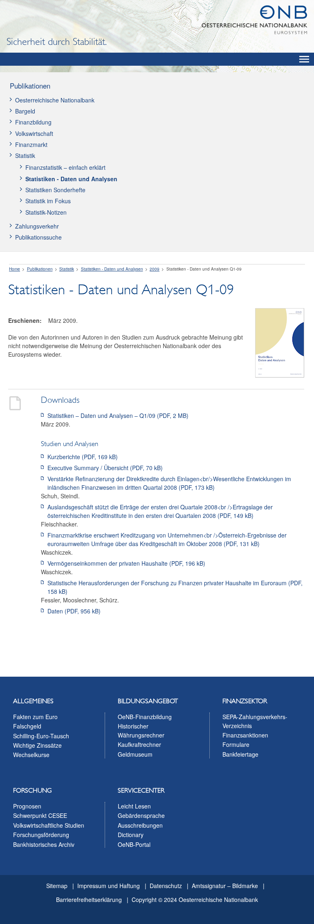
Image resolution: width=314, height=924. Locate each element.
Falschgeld (27, 726)
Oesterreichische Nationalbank (54, 100)
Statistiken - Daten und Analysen (71, 179)
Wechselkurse (31, 755)
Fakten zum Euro (35, 717)
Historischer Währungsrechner (141, 730)
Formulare (235, 744)
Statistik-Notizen (46, 212)
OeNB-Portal (134, 844)
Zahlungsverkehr (37, 226)
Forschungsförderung (41, 835)
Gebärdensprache (141, 815)
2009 (154, 269)
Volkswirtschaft (34, 133)
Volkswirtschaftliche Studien (48, 825)
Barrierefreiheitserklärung (89, 899)
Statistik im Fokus (48, 201)
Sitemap (56, 886)
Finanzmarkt (31, 144)
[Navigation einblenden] (304, 59)
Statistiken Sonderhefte (55, 190)
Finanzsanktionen (245, 735)
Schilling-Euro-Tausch (41, 736)
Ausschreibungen (140, 825)
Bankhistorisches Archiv (43, 844)
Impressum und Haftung (108, 886)
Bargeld (25, 111)
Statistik (25, 155)
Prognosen (27, 806)
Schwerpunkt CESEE (40, 815)
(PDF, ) (82, 457)
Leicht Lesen (134, 806)
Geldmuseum (135, 754)
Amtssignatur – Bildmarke (225, 886)
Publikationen (30, 86)
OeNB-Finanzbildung (145, 717)
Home (14, 269)
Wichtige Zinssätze (37, 745)
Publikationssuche (38, 237)
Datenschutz (166, 886)
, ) (117, 415)
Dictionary (131, 835)
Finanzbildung (33, 122)
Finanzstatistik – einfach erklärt (65, 167)
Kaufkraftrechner (139, 744)
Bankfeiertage (240, 754)
